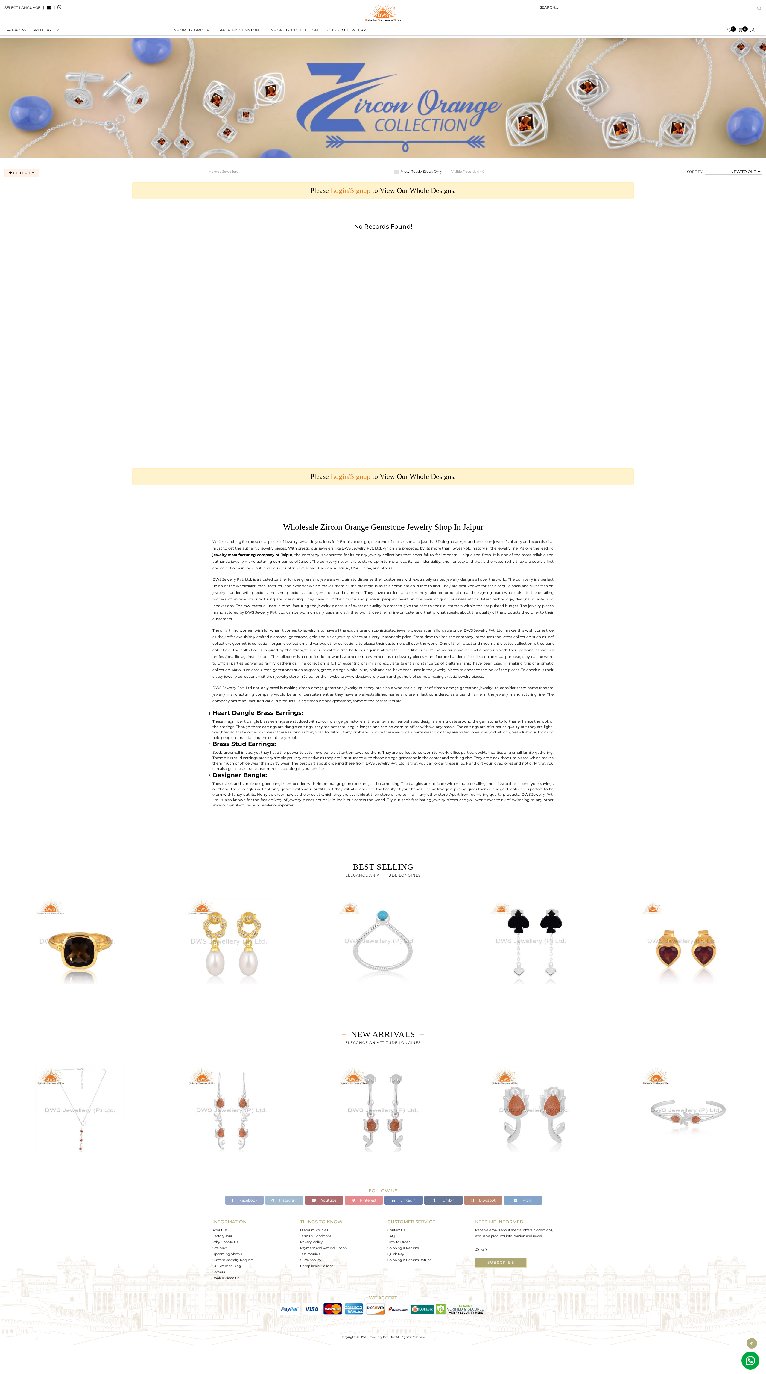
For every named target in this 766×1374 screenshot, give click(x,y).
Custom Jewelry (346, 30)
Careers (218, 1272)
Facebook (247, 1200)
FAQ (391, 1236)
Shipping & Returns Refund (409, 1260)
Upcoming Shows (227, 1254)
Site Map (219, 1248)
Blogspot (487, 1200)
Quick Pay (395, 1254)
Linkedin (407, 1200)
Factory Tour (222, 1236)
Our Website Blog (226, 1266)
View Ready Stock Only (421, 171)
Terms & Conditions (315, 1236)
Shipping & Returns (403, 1248)
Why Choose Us (225, 1242)
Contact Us (396, 1230)
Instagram (288, 1200)
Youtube (328, 1200)
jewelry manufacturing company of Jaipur (252, 555)
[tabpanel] (80, 948)
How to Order (398, 1242)
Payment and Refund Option (323, 1248)
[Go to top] (752, 1343)
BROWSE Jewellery (32, 30)
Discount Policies (314, 1230)
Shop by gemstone (240, 30)
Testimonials (310, 1254)
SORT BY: (695, 172)
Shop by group (192, 30)
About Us (219, 1230)
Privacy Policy (311, 1242)
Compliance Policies (316, 1266)
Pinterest (367, 1200)
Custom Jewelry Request (232, 1260)
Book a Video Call (226, 1278)
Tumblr (447, 1200)
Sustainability (310, 1260)
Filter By (23, 173)
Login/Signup (350, 190)
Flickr (527, 1200)
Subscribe (500, 1262)
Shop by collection (294, 30)
